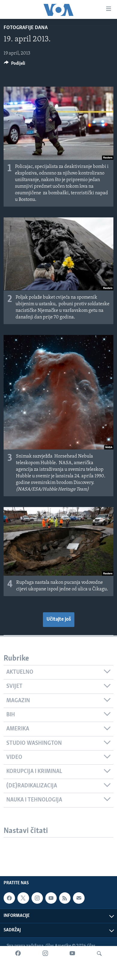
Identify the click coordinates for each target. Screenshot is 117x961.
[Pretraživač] (99, 953)
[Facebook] (18, 953)
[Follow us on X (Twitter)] (23, 898)
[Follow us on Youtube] (51, 898)
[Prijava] (78, 898)
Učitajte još (58, 619)
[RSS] (64, 898)
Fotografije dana (26, 28)
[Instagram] (45, 953)
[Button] (14, 64)
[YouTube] (72, 953)
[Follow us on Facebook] (9, 898)
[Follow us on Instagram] (37, 898)
